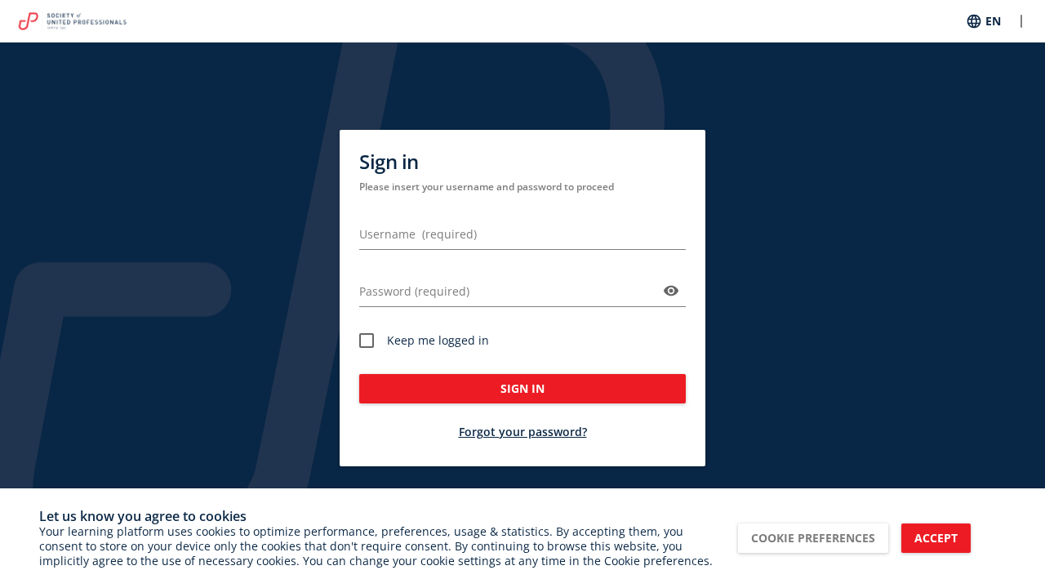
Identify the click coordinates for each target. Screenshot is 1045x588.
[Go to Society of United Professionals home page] (72, 21)
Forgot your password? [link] (523, 431)
